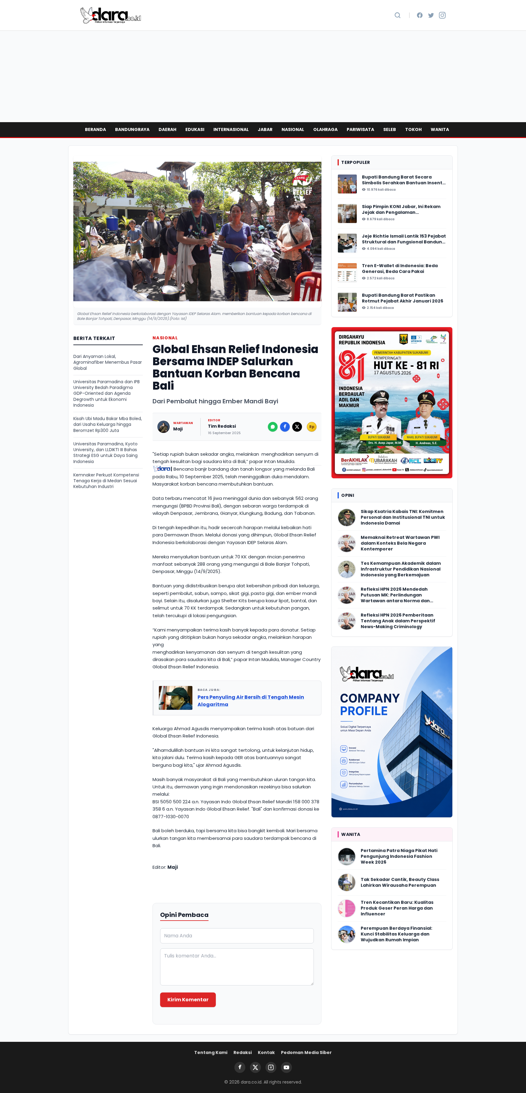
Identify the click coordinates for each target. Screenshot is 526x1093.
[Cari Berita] (397, 15)
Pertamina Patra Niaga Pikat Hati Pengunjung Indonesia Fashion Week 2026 (399, 856)
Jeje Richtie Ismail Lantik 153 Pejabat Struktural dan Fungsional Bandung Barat (404, 239)
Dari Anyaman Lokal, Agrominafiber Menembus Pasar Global (107, 362)
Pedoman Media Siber (306, 1052)
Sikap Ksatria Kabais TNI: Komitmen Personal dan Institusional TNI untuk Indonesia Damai (403, 517)
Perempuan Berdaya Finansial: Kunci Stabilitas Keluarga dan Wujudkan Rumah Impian (396, 934)
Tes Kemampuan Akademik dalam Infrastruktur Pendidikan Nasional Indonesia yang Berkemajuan (401, 569)
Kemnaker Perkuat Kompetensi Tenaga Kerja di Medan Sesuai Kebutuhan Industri (106, 481)
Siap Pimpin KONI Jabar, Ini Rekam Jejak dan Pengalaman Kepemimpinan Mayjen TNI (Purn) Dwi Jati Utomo (401, 210)
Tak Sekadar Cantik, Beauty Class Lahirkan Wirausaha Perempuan (400, 882)
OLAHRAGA (325, 129)
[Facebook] (419, 15)
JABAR (265, 129)
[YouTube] (286, 1067)
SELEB (389, 129)
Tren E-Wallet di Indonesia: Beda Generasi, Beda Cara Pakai (400, 268)
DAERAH (167, 129)
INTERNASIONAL (231, 129)
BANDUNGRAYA (132, 129)
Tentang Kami (210, 1052)
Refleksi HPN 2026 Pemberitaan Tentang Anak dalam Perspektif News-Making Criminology (398, 621)
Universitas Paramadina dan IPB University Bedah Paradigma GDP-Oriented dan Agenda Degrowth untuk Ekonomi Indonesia (106, 393)
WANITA (440, 129)
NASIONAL (293, 129)
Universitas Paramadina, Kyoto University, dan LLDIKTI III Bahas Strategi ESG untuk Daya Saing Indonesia (105, 453)
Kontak (266, 1052)
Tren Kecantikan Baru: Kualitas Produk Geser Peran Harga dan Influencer (397, 908)
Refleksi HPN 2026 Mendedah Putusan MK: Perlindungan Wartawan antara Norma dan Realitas (395, 595)
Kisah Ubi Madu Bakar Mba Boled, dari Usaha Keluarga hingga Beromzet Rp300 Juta (107, 424)
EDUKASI (194, 129)
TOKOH (413, 129)
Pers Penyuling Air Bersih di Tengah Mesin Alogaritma (251, 701)
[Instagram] (442, 15)
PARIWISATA (360, 129)
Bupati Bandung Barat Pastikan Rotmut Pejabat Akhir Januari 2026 (402, 298)
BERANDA (95, 129)
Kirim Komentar (188, 999)
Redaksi (242, 1052)
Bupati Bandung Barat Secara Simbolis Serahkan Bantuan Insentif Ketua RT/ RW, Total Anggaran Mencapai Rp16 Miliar (404, 180)
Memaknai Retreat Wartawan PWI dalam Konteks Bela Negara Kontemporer (400, 543)
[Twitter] (431, 15)
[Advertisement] (263, 76)
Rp (311, 426)
